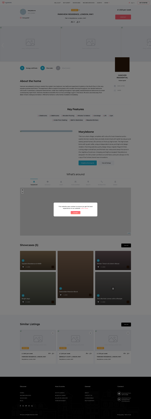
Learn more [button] (84, 208)
